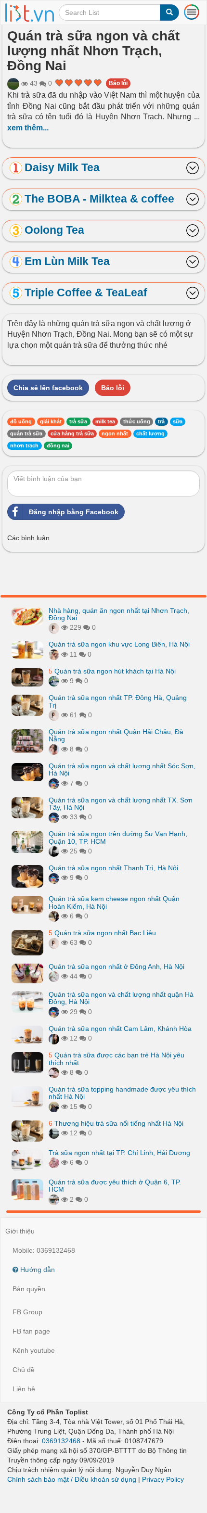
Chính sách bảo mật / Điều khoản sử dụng (71, 1479)
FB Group (27, 1312)
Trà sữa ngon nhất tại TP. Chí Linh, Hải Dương (119, 1153)
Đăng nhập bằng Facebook (73, 512)
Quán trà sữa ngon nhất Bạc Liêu (102, 933)
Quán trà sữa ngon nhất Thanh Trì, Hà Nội (113, 868)
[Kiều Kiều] (54, 749)
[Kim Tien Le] (54, 1162)
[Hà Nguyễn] (13, 84)
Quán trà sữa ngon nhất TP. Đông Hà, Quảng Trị (118, 701)
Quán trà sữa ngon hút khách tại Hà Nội (112, 671)
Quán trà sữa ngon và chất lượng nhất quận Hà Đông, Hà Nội (121, 998)
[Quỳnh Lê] (54, 1038)
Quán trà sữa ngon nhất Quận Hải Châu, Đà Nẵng (116, 735)
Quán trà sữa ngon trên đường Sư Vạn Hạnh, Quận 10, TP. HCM (118, 837)
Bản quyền (29, 1289)
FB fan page (31, 1331)
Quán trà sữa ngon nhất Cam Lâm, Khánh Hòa (120, 1028)
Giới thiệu (20, 1231)
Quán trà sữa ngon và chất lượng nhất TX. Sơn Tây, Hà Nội (121, 803)
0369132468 (61, 1441)
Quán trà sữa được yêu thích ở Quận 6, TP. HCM (115, 1185)
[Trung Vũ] (54, 916)
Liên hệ (24, 1389)
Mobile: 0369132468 (44, 1250)
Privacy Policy (163, 1479)
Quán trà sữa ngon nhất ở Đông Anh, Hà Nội (116, 966)
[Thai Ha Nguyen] (54, 976)
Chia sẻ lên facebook (48, 388)
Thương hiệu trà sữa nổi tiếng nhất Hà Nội (116, 1123)
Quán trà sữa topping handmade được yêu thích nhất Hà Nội (122, 1092)
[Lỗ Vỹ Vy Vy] (54, 1133)
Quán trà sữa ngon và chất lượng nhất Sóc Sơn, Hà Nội (122, 769)
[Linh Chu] (54, 654)
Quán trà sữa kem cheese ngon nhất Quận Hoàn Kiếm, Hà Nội (114, 902)
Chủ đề (24, 1369)
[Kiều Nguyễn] (54, 783)
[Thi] (54, 681)
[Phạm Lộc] (54, 851)
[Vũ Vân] (54, 1072)
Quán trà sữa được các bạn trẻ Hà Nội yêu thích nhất (116, 1058)
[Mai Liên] (54, 1106)
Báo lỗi (118, 83)
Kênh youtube (34, 1350)
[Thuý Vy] (54, 1199)
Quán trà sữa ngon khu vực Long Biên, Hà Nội (119, 644)
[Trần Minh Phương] (54, 627)
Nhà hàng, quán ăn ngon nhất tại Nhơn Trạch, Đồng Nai (119, 614)
